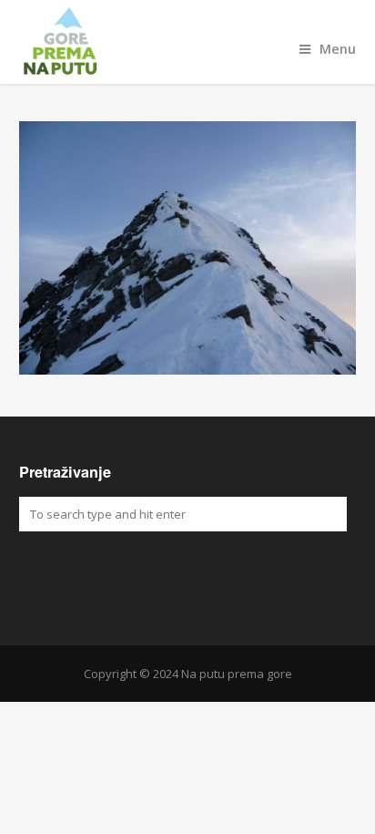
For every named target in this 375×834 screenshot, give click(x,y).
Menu (337, 48)
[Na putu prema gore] (188, 41)
